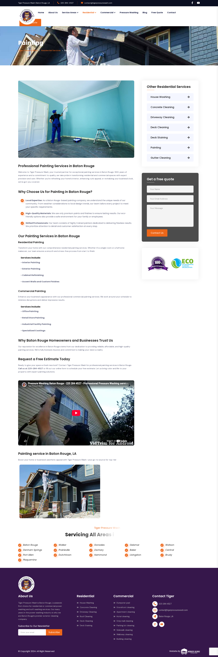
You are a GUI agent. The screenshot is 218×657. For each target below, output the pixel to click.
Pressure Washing (129, 12)
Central (169, 549)
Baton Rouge (30, 544)
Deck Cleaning (160, 127)
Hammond (100, 554)
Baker (133, 549)
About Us (53, 12)
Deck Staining (159, 137)
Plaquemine (30, 559)
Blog (145, 12)
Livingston (135, 554)
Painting (156, 147)
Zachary (99, 549)
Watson (169, 544)
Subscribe (54, 632)
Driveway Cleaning (162, 117)
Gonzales (99, 544)
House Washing (160, 97)
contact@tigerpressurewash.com (98, 3)
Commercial (106, 12)
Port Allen (28, 554)
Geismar (134, 544)
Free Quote (157, 12)
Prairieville (64, 549)
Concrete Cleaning (162, 107)
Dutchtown (65, 554)
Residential (88, 12)
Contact (171, 12)
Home (41, 12)
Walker (62, 544)
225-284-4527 (67, 3)
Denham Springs (32, 549)
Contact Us (157, 232)
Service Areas (69, 12)
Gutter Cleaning (161, 158)
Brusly (168, 554)
